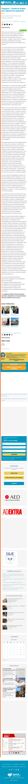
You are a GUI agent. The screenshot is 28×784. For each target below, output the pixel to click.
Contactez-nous (22, 766)
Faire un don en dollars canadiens (14, 367)
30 (4, 657)
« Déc (4, 659)
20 (17, 652)
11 (10, 649)
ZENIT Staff (16, 21)
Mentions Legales (6, 766)
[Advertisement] (14, 383)
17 (7, 652)
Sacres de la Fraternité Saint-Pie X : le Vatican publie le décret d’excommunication (15, 600)
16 (4, 652)
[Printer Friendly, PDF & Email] (23, 30)
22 (23, 652)
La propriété (15, 764)
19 (14, 652)
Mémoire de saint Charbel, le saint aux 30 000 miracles (16, 620)
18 (10, 652)
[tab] (8, 735)
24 (7, 654)
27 (17, 654)
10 (7, 649)
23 (4, 654)
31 (7, 657)
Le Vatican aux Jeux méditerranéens (10, 582)
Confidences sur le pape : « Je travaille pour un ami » (16, 606)
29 (23, 654)
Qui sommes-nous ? (7, 764)
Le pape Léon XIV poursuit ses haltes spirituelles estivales (9, 690)
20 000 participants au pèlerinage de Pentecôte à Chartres (15, 626)
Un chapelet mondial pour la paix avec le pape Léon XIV (16, 613)
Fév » (6, 659)
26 (14, 654)
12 (14, 649)
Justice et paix (17, 333)
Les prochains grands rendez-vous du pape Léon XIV (9, 680)
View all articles (5, 348)
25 (10, 654)
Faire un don (14, 364)
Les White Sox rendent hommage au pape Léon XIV (13, 579)
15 (23, 649)
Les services (22, 764)
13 (17, 649)
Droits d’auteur (14, 766)
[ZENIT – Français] (8, 2)
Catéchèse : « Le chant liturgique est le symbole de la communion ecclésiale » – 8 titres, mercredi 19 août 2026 (13, 575)
